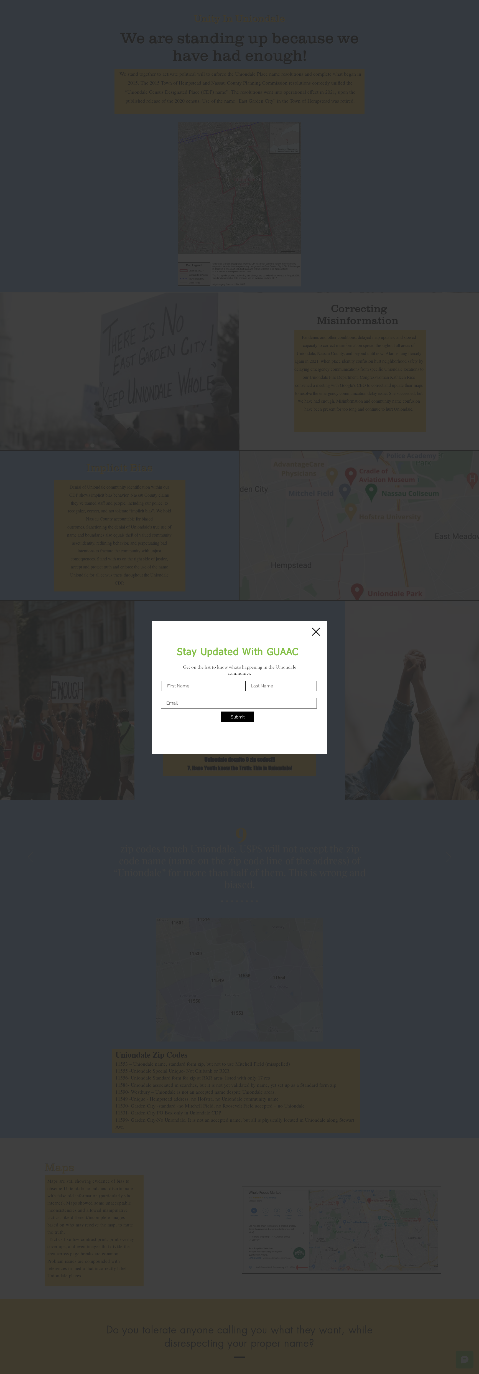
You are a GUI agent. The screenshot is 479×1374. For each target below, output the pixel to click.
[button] (316, 632)
